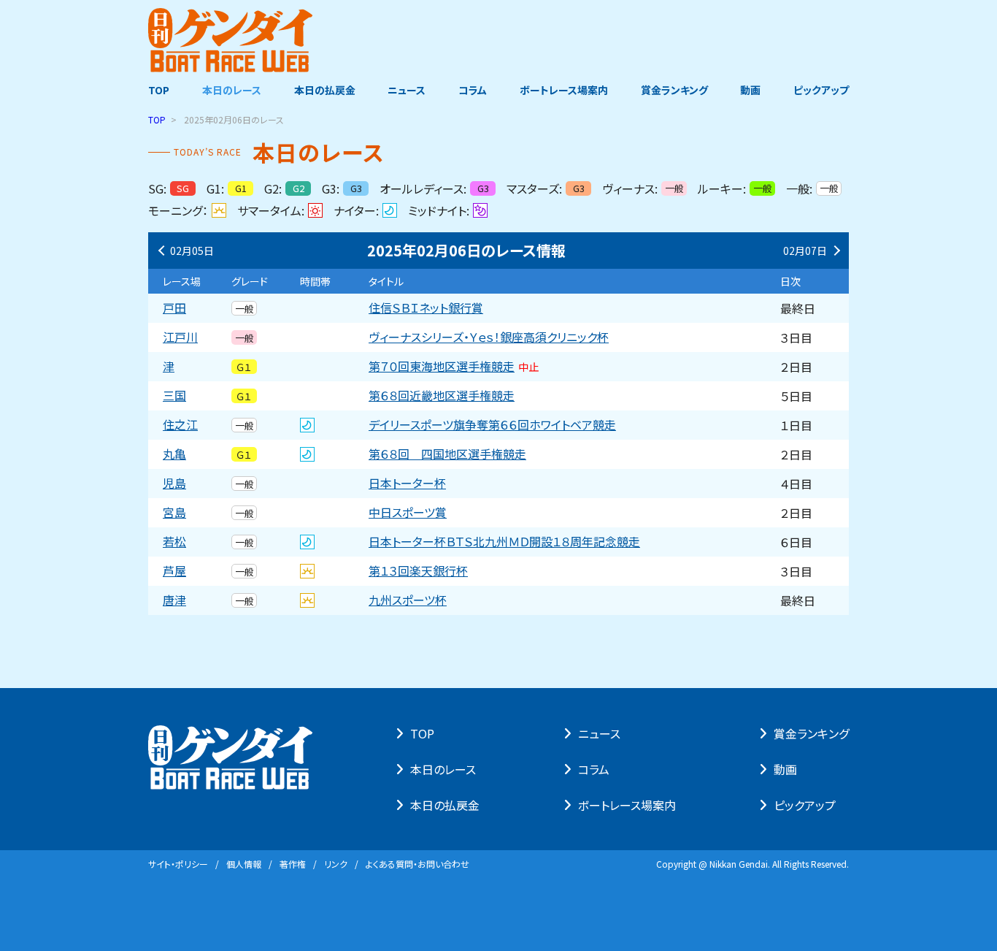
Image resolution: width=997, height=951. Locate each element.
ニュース (407, 90)
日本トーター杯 (407, 483)
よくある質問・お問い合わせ (417, 864)
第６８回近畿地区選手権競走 (442, 395)
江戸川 (180, 337)
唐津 (174, 600)
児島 (174, 483)
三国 (174, 395)
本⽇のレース (443, 769)
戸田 (174, 308)
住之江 (180, 425)
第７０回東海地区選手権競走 (454, 366)
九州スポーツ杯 (408, 600)
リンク (335, 864)
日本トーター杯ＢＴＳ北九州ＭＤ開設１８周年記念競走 (504, 542)
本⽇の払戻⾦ (445, 805)
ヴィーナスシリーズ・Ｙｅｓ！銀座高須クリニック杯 (489, 337)
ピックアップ (821, 90)
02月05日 (192, 250)
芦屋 (174, 571)
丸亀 (174, 454)
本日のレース (231, 90)
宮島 (174, 512)
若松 (174, 542)
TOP (158, 90)
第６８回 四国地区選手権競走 (447, 454)
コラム (472, 90)
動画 (750, 90)
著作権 (293, 864)
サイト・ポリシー (178, 864)
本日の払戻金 (324, 90)
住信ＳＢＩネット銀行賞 (426, 308)
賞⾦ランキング (811, 733)
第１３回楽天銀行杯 (418, 571)
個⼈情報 (243, 864)
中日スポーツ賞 (408, 512)
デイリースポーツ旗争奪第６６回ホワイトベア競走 (492, 425)
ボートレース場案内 (564, 90)
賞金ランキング (674, 90)
